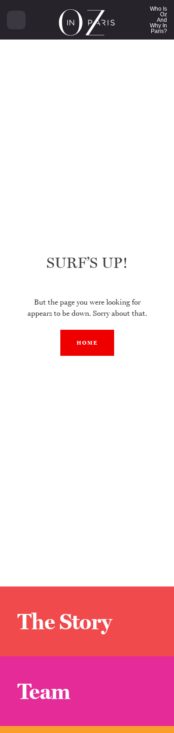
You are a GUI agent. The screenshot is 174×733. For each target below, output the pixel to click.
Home (87, 343)
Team (44, 691)
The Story (65, 621)
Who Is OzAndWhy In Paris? (158, 20)
